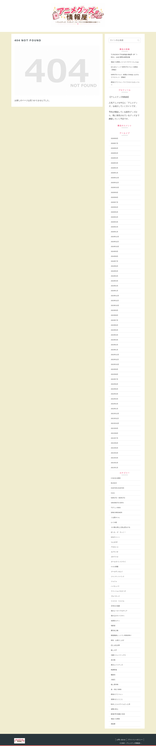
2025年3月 (114, 222)
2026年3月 (114, 163)
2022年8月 (114, 374)
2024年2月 (114, 286)
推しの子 (114, 650)
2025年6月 (114, 207)
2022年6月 (114, 384)
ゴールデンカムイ (117, 571)
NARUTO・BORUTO (118, 498)
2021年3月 (114, 458)
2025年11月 (115, 182)
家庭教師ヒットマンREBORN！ (121, 635)
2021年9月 (114, 428)
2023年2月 (114, 345)
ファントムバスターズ (118, 591)
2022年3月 (114, 399)
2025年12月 (115, 178)
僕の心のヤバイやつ (117, 616)
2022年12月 (115, 354)
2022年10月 (115, 364)
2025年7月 (114, 202)
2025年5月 (114, 212)
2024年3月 (114, 281)
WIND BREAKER (116, 512)
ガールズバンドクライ (118, 561)
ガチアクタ (114, 557)
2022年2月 (114, 404)
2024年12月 (115, 236)
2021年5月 (114, 448)
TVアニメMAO (116, 507)
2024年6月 (114, 266)
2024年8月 (114, 256)
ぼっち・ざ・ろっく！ (118, 532)
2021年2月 (114, 463)
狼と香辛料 (114, 684)
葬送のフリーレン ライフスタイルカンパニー (125, 83)
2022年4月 (114, 394)
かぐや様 (114, 522)
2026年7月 (114, 143)
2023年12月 (115, 296)
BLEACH (114, 483)
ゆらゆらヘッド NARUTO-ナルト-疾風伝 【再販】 (124, 68)
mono (113, 493)
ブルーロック (115, 596)
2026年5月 (114, 153)
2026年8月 (114, 138)
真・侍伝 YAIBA (116, 689)
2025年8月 (114, 197)
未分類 (113, 660)
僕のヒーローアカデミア (119, 611)
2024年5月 (114, 271)
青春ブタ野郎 (115, 719)
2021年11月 (115, 418)
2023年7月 (114, 320)
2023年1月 (114, 350)
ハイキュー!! (115, 586)
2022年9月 (114, 369)
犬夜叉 (113, 679)
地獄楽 (113, 625)
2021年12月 (115, 413)
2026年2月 (114, 168)
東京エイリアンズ (117, 665)
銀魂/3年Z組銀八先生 (118, 714)
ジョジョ (114, 581)
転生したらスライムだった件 (120, 704)
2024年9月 (114, 251)
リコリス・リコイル (117, 601)
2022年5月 (114, 389)
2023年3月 (114, 340)
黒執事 (113, 724)
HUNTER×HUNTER (117, 488)
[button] (138, 40)
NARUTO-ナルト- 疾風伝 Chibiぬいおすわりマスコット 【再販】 (125, 76)
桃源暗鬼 (114, 670)
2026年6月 (114, 148)
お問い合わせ (121, 739)
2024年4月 (114, 276)
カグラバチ (114, 552)
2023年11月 (115, 300)
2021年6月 (114, 443)
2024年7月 (114, 261)
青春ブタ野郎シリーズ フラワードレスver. (125, 62)
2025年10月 (115, 187)
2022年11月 (115, 359)
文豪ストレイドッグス (118, 655)
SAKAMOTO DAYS (117, 503)
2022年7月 (114, 379)
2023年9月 (114, 310)
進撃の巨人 (114, 709)
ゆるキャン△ (115, 537)
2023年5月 (114, 330)
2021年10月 (115, 423)
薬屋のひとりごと (117, 699)
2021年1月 (114, 467)
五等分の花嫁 (115, 606)
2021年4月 (114, 453)
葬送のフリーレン (117, 694)
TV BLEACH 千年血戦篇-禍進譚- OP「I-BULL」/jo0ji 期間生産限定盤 (124, 56)
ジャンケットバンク (117, 576)
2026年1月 (114, 173)
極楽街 (113, 675)
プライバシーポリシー (135, 739)
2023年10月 (115, 305)
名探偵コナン (115, 621)
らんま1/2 (114, 542)
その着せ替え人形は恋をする (120, 527)
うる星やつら (115, 517)
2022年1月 (114, 408)
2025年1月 (114, 232)
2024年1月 (114, 291)
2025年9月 (114, 192)
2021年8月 (114, 433)
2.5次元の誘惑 (115, 478)
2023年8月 (114, 315)
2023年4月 (114, 335)
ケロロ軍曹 (114, 566)
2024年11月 (115, 241)
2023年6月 (114, 325)
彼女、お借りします (117, 640)
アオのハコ (114, 547)
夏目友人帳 (114, 630)
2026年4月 (114, 158)
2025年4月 (114, 217)
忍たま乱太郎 (115, 645)
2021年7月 (114, 438)
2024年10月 (115, 246)
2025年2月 (114, 227)
